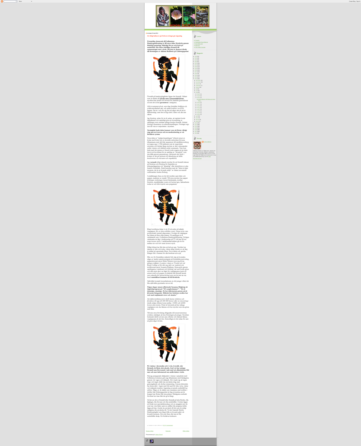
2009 (196, 128)
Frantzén (197, 40)
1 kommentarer (169, 425)
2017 (196, 71)
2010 (196, 126)
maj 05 (198, 110)
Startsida (168, 431)
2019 (196, 68)
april (197, 116)
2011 (196, 124)
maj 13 (198, 107)
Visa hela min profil (197, 158)
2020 (196, 66)
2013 (196, 78)
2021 (196, 65)
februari (198, 119)
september (198, 85)
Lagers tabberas (207, 141)
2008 (196, 129)
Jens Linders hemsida (200, 47)
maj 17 (198, 104)
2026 (196, 56)
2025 (196, 58)
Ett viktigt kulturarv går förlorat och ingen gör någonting (164, 36)
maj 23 (198, 97)
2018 (196, 70)
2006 (196, 133)
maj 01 (198, 114)
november (198, 82)
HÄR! (209, 156)
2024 (196, 59)
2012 (196, 122)
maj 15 (198, 105)
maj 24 (198, 95)
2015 (196, 75)
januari (197, 121)
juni (197, 90)
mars (197, 117)
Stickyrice (197, 45)
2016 (196, 73)
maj (197, 92)
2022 (196, 63)
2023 (196, 61)
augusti (197, 87)
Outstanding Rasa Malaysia (201, 42)
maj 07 (198, 109)
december (198, 80)
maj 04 (198, 112)
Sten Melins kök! (199, 43)
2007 (196, 131)
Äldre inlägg (186, 431)
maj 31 (198, 94)
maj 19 (198, 102)
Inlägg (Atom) (159, 434)
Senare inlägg (149, 431)
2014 (196, 77)
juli (196, 88)
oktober (198, 83)
